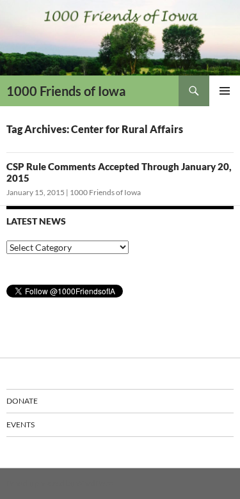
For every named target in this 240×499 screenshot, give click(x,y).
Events (20, 424)
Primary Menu (224, 90)
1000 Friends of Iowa (65, 91)
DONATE (22, 401)
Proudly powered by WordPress (59, 483)
